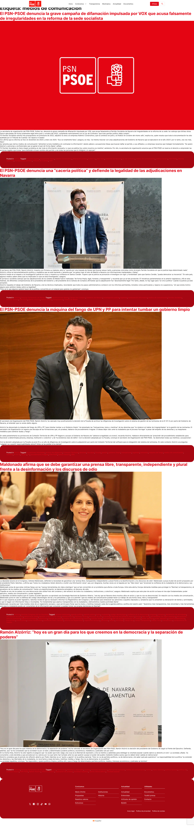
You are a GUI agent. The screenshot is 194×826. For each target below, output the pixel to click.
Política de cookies (158, 811)
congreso (153, 614)
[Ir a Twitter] (30, 804)
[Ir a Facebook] (34, 804)
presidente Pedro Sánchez (53, 620)
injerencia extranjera (29, 618)
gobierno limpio (114, 452)
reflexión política (48, 772)
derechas (82, 452)
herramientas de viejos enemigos (163, 616)
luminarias (144, 452)
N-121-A (17, 455)
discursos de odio (96, 616)
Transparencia (94, 4)
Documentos (128, 4)
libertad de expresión (117, 770)
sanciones (104, 620)
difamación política (80, 159)
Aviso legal (130, 811)
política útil (182, 770)
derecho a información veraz (50, 616)
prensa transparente (35, 620)
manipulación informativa (137, 298)
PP (29, 455)
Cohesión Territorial (70, 452)
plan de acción (118, 618)
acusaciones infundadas (36, 452)
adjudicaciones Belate (60, 298)
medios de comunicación (145, 159)
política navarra (162, 159)
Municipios (106, 4)
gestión (105, 452)
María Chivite (80, 792)
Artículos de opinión (129, 799)
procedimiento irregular (39, 455)
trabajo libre (129, 620)
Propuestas (79, 795)
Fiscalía (98, 452)
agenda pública (89, 614)
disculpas (90, 452)
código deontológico (119, 614)
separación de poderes (64, 772)
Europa (138, 616)
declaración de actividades (176, 614)
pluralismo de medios (132, 618)
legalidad (123, 298)
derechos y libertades (75, 770)
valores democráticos (97, 772)
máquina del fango (156, 452)
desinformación (68, 616)
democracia (61, 770)
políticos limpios (12, 772)
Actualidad (117, 4)
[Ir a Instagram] (38, 804)
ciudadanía (105, 614)
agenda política (77, 614)
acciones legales (33, 159)
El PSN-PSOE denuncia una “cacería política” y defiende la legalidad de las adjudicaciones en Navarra (91, 173)
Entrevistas (125, 795)
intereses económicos (99, 770)
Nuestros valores (81, 799)
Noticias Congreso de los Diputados (35, 614)
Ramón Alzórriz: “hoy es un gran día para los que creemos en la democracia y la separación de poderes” (91, 634)
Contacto (147, 799)
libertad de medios (55, 618)
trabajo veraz (156, 620)
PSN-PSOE (173, 159)
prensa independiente (176, 618)
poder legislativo (161, 618)
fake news (100, 159)
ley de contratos (128, 159)
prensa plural (21, 620)
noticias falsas (96, 618)
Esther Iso (92, 159)
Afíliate (154, 4)
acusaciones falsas (47, 159)
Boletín (124, 803)
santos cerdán (46, 299)
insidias (87, 770)
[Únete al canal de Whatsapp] (49, 804)
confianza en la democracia (138, 614)
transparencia (58, 299)
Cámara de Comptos (77, 298)
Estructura (79, 803)
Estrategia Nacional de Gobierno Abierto (119, 616)
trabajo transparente (142, 620)
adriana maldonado (62, 614)
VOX (50, 161)
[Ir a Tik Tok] (42, 805)
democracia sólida (31, 616)
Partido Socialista (175, 298)
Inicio (71, 4)
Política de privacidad (143, 811)
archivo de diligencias (54, 452)
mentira (149, 770)
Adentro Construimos (63, 159)
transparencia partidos (23, 161)
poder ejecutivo (148, 618)
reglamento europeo (92, 620)
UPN (72, 455)
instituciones (42, 618)
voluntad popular (113, 772)
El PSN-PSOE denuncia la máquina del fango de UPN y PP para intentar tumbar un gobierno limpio (95, 309)
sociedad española (81, 772)
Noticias (17, 159)
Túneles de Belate (70, 299)
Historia (101, 795)
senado (112, 620)
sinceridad (120, 620)
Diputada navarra (81, 616)
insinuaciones (126, 452)
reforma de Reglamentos (73, 620)
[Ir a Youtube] (46, 804)
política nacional (171, 770)
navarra (24, 455)
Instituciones (103, 792)
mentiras (9, 455)
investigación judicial (111, 298)
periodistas (107, 618)
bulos (98, 614)
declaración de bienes (14, 616)
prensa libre (10, 620)
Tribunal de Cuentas (40, 161)
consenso (161, 614)
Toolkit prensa (149, 795)
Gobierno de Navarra (113, 159)
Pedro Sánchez (158, 770)
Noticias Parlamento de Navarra (33, 298)
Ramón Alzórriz (34, 299)
